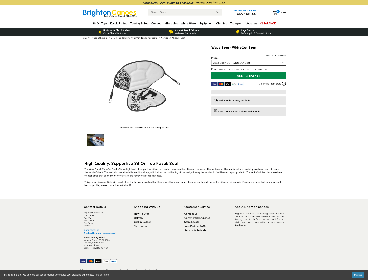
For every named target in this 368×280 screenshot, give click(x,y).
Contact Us (191, 213)
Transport (236, 23)
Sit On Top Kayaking (121, 38)
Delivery (138, 218)
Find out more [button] (102, 275)
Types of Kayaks (99, 38)
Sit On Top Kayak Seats (145, 38)
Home (85, 38)
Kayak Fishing (118, 23)
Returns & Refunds (195, 230)
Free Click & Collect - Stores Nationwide (239, 111)
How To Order (142, 213)
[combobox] (248, 63)
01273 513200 (246, 14)
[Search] (218, 12)
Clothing (221, 23)
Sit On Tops (99, 23)
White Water (189, 23)
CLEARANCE (268, 23)
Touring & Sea (139, 23)
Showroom (140, 226)
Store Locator (192, 222)
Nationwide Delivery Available (234, 100)
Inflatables (171, 23)
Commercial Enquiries (197, 218)
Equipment (206, 23)
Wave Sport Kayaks (276, 55)
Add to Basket (248, 75)
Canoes (156, 23)
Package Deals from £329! (210, 2)
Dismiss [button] (358, 275)
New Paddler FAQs (195, 226)
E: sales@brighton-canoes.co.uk (100, 233)
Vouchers (251, 23)
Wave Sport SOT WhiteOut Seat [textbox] (231, 63)
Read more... (241, 225)
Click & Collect (142, 222)
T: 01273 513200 (91, 230)
